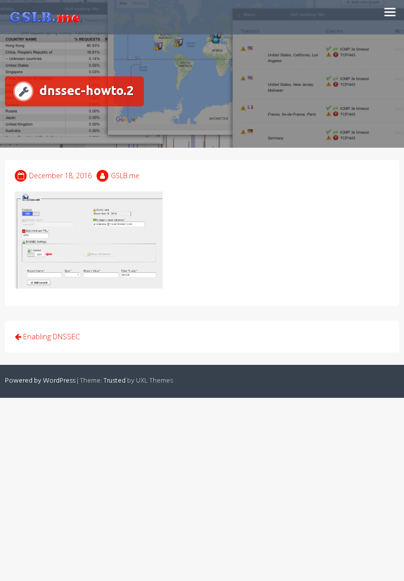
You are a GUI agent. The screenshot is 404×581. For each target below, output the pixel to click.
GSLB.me (125, 175)
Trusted (114, 381)
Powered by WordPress (40, 381)
